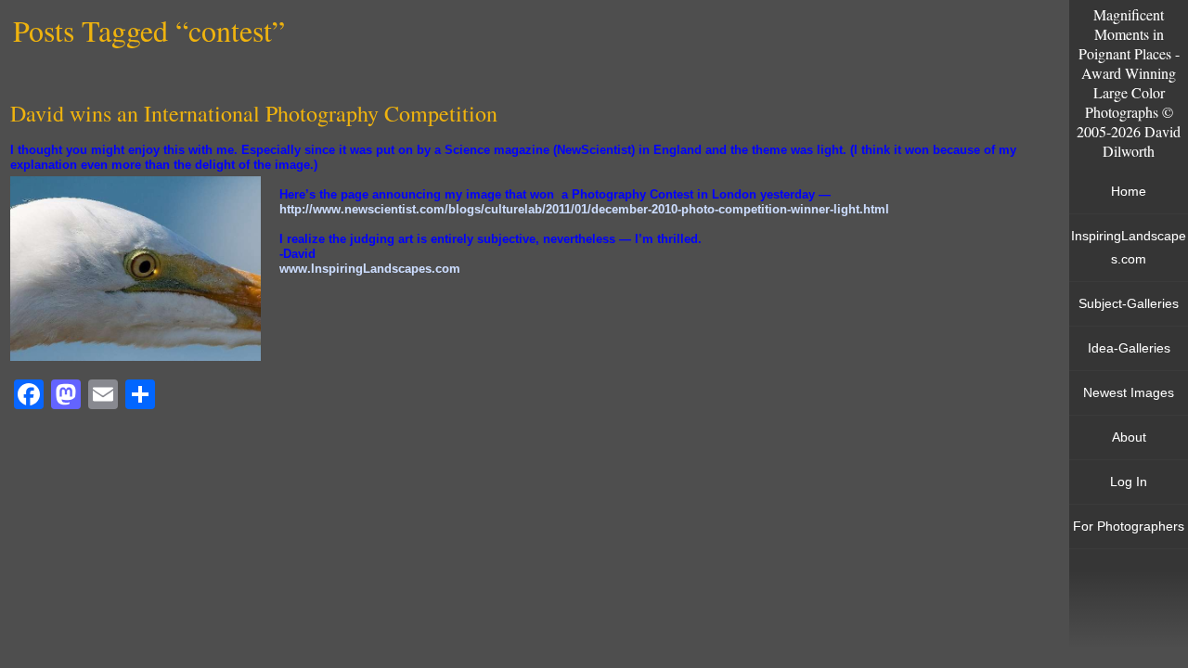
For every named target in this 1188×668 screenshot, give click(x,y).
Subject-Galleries (1128, 303)
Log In (1128, 481)
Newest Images (1128, 392)
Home (1128, 191)
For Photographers (1128, 526)
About (1129, 437)
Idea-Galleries (1129, 347)
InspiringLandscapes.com (1128, 247)
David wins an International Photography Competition (253, 113)
